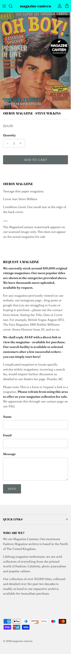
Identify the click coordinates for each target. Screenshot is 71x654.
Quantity (9, 135)
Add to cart (35, 160)
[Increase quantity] (21, 143)
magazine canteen (22, 640)
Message (9, 454)
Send (12, 488)
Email (7, 435)
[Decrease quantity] (6, 143)
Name (7, 417)
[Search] (12, 6)
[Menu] (4, 6)
